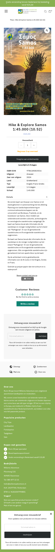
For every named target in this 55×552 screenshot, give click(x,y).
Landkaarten (9, 426)
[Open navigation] (6, 11)
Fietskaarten (9, 430)
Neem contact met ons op (27, 275)
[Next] (48, 3)
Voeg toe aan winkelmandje (27, 159)
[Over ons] (36, 373)
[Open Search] (45, 11)
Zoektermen (42, 366)
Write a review (27, 304)
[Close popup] (51, 514)
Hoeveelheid (27, 140)
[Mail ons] (11, 373)
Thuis (12, 20)
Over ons (42, 372)
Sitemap (16, 366)
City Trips (7, 422)
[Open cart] (49, 11)
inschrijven (42, 336)
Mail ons (16, 372)
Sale (5, 437)
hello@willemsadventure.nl (15, 484)
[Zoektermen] (35, 367)
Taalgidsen (8, 433)
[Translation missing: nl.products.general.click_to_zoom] (47, 30)
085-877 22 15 (13, 480)
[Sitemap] (11, 367)
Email (29, 278)
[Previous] (7, 3)
